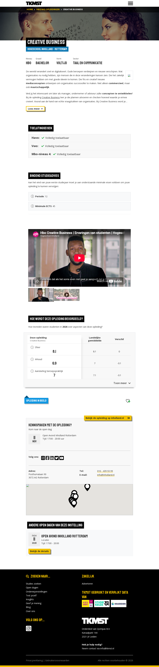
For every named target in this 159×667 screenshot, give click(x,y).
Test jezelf (31, 595)
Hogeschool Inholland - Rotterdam (47, 49)
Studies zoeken (33, 583)
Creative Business (51, 97)
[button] (74, 504)
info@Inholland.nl (105, 474)
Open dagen (32, 587)
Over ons (30, 611)
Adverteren (87, 583)
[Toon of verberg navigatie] (129, 3)
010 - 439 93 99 (105, 470)
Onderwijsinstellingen (36, 591)
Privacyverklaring (34, 660)
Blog (28, 607)
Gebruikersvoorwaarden (57, 660)
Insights (30, 599)
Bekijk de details (39, 551)
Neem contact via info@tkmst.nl (98, 648)
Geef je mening (33, 603)
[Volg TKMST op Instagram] (28, 629)
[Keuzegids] (118, 603)
